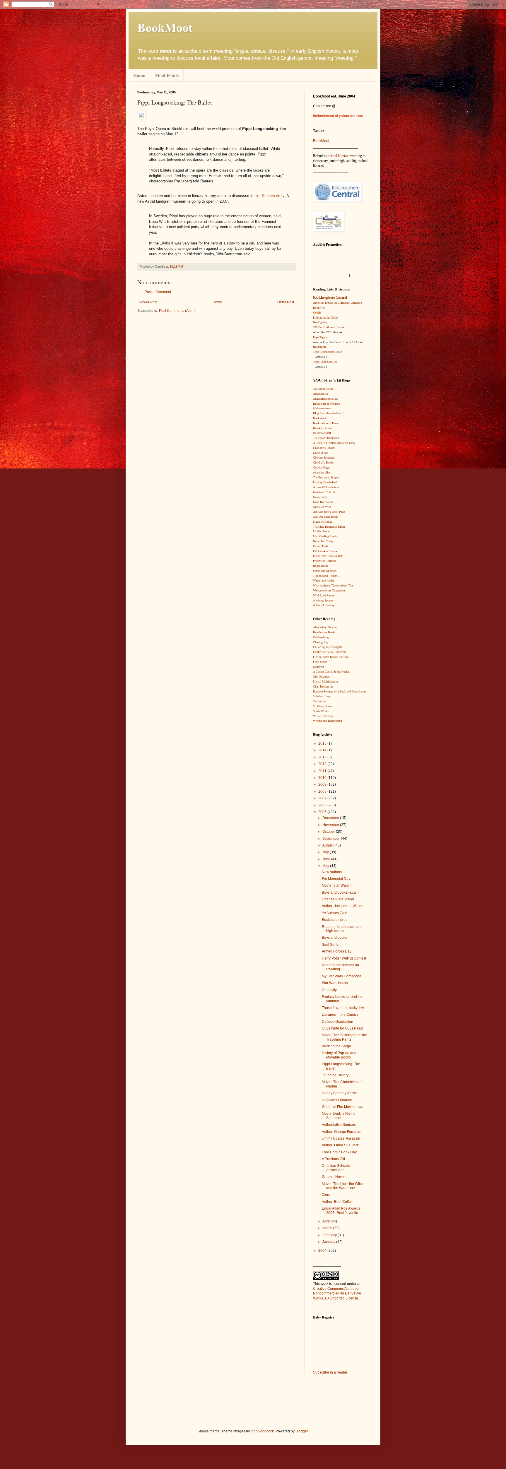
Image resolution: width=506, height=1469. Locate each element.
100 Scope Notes (323, 388)
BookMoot (321, 141)
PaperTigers (320, 337)
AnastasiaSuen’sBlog (325, 398)
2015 (322, 743)
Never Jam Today (323, 541)
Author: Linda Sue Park (340, 1145)
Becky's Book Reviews (326, 403)
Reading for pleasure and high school (342, 929)
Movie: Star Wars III (337, 885)
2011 (322, 771)
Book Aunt (319, 418)
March (327, 1228)
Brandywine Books (324, 632)
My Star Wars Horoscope (341, 976)
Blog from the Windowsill (328, 413)
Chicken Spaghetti (324, 457)
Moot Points (167, 75)
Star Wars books (335, 983)
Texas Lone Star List (325, 361)
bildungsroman (322, 408)
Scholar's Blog (321, 696)
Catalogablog (321, 637)
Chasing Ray (320, 642)
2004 (322, 1251)
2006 (322, 805)
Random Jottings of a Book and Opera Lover (339, 691)
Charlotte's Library (324, 447)
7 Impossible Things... (326, 575)
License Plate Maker (338, 899)
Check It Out (320, 452)
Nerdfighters (320, 322)
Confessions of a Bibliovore (329, 652)
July (326, 852)
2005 (322, 812)
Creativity (329, 990)
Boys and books (334, 938)
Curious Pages (321, 467)
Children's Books (323, 462)
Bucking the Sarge (336, 1046)
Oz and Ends (320, 546)
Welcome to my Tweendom (329, 590)
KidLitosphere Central (330, 297)
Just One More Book (325, 516)
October (329, 832)
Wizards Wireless (323, 716)
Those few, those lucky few (343, 1008)
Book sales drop (335, 920)
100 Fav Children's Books (328, 327)
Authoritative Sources (339, 1125)
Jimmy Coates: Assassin (341, 1138)
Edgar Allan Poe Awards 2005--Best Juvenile (341, 1210)
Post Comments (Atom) (177, 311)
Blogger (301, 1431)
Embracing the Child (325, 317)
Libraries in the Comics (340, 1015)
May (326, 866)
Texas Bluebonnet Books (327, 351)
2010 (322, 778)
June (326, 859)
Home (139, 75)
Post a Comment (158, 292)
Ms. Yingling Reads (325, 536)
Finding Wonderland (325, 482)
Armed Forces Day (336, 951)
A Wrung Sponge (323, 600)
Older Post (285, 302)
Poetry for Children (324, 560)
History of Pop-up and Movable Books (339, 1055)
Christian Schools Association (336, 1168)
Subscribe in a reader (330, 1372)
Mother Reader (321, 531)
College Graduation (337, 1022)
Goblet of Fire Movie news (342, 1107)
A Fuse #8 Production (326, 487)
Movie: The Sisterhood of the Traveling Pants (344, 1037)
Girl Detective (321, 676)
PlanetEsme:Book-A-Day (328, 555)
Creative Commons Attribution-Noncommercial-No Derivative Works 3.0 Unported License (337, 1294)
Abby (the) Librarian (325, 627)
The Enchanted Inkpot (326, 477)
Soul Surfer (331, 945)
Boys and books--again (340, 892)
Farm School (320, 661)
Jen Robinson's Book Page (329, 511)
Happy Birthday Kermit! (340, 1093)
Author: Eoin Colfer (337, 1202)
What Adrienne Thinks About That (333, 585)
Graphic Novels (334, 1177)
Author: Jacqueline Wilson (342, 906)
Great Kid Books (323, 502)
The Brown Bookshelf (326, 437)
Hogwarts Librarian (337, 1100)
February (330, 1235)
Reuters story (273, 196)
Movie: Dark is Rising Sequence (338, 1115)
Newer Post (148, 302)
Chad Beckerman (323, 686)
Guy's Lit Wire (322, 506)
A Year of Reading (323, 605)
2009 (322, 784)
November (331, 825)
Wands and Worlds (324, 580)
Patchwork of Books (325, 551)
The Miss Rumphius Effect (329, 526)
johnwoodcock (262, 1431)
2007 (322, 798)
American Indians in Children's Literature (337, 302)
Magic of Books (322, 521)
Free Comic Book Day (339, 1152)
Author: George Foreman (341, 1132)
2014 (322, 750)
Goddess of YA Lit (324, 492)
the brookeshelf (322, 433)
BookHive (319, 307)
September (331, 839)
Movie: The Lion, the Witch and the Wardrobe (343, 1186)
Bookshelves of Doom (326, 423)
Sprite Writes (321, 711)
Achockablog (320, 393)
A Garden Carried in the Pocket (331, 671)
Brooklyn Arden (322, 428)
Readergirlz (319, 346)
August (328, 845)
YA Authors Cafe (334, 913)
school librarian (338, 156)
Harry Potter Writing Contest (344, 958)
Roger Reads (320, 565)
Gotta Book (320, 497)
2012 (322, 764)
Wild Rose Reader (323, 595)
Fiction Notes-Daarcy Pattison (330, 657)
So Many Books (322, 706)
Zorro (326, 1195)
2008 (322, 791)
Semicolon (319, 701)
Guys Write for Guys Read (342, 1028)
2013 (322, 757)
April (326, 1221)
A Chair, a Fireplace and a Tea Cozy (334, 442)
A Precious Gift (333, 1159)
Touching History (335, 1075)
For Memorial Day (336, 879)
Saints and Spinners (324, 570)
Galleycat (318, 666)
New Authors (332, 872)
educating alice (321, 472)
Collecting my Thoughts (327, 647)
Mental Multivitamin (325, 681)
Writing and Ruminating (327, 720)
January (329, 1242)
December (331, 818)
